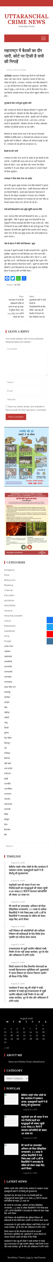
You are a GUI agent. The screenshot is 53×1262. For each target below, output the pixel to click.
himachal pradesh (13, 615)
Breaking (8, 585)
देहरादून (7, 743)
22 (37, 1035)
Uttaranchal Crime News (26, 19)
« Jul (6, 1047)
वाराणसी (7, 809)
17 (5, 1035)
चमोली (6, 717)
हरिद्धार (6, 819)
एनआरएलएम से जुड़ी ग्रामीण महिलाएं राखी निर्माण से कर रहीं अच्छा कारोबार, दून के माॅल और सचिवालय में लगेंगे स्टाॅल (28, 952)
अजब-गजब (8, 646)
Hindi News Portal (26, 26)
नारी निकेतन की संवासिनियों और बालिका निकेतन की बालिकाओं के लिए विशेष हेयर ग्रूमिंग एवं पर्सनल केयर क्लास (27, 934)
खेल (5, 707)
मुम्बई (6, 778)
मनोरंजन (7, 773)
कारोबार (7, 697)
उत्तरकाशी (8, 666)
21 (31, 1035)
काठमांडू (7, 692)
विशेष (6, 814)
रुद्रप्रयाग (8, 804)
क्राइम (6, 702)
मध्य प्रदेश (8, 768)
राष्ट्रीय (7, 799)
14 (31, 1032)
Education (9, 595)
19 (18, 1035)
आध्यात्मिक (8, 661)
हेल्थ (5, 824)
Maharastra (9, 626)
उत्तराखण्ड (8, 682)
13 (24, 1032)
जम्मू (5, 722)
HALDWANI (9, 605)
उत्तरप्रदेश (8, 671)
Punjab (7, 641)
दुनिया (6, 733)
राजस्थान (7, 794)
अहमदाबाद (8, 656)
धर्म (5, 748)
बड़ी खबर (7, 763)
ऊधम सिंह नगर (10, 687)
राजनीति (7, 783)
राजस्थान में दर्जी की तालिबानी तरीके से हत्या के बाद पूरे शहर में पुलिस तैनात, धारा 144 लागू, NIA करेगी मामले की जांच (16, 306)
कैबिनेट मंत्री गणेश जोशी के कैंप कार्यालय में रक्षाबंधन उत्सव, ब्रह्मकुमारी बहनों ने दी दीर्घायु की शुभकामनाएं (28, 870)
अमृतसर (7, 651)
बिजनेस (7, 758)
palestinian (9, 631)
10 (5, 1032)
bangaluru (9, 570)
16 (43, 1032)
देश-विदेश (17, 285)
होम (5, 834)
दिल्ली (6, 727)
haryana (8, 610)
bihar (6, 575)
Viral (28, 1257)
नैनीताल (7, 753)
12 (18, 1032)
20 (24, 1035)
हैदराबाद (7, 829)
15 (37, 1032)
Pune (6, 636)
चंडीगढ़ (6, 712)
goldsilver (9, 600)
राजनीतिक (8, 789)
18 (12, 1035)
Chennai (8, 590)
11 (11, 1032)
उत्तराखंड (7, 677)
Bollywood (9, 580)
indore (7, 621)
